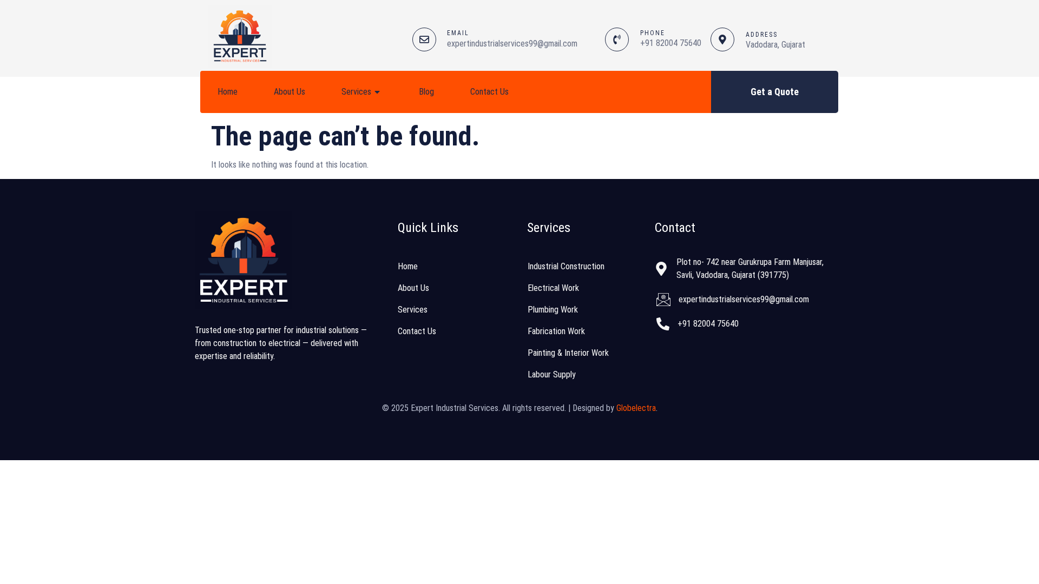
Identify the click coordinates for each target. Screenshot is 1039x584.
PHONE (652, 33)
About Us (289, 92)
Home (228, 92)
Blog (426, 92)
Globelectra (636, 408)
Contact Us (489, 92)
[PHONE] (617, 39)
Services (356, 92)
